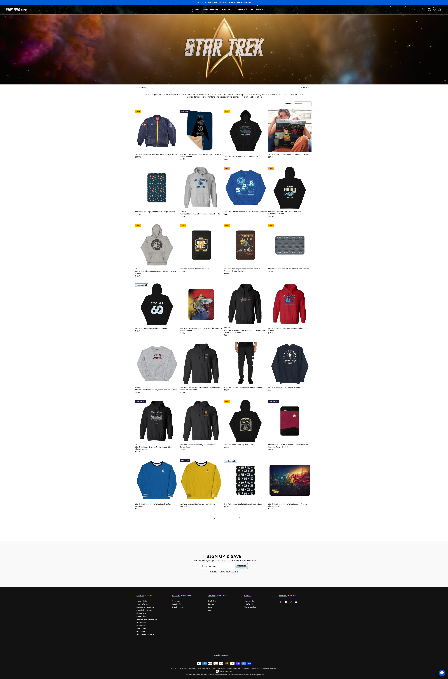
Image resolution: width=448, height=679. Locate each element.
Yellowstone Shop (250, 607)
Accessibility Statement (144, 610)
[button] (424, 9)
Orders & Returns (142, 604)
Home (138, 88)
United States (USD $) (222, 655)
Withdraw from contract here (146, 619)
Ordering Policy (177, 604)
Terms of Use (141, 622)
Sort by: (288, 104)
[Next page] (239, 518)
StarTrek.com (212, 601)
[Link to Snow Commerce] (224, 673)
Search (210, 607)
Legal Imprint (141, 631)
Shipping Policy (177, 607)
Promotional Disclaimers (145, 607)
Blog (209, 610)
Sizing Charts (141, 613)
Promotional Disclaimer (224, 572)
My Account (176, 601)
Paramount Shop (250, 601)
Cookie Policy (141, 628)
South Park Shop (250, 604)
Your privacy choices (146, 634)
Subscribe (241, 566)
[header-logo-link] (17, 9)
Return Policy (141, 616)
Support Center (141, 601)
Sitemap (211, 604)
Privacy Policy (141, 625)
